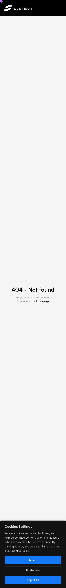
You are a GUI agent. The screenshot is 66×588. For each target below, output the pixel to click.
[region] (33, 554)
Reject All (33, 580)
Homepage (42, 301)
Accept (33, 560)
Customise (33, 570)
